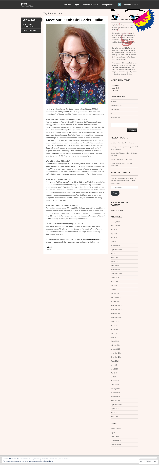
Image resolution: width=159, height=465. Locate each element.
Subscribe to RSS (130, 5)
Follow (115, 193)
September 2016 (116, 273)
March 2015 (115, 341)
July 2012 (114, 413)
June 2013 (114, 369)
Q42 (77, 5)
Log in (113, 433)
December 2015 (116, 305)
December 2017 (116, 246)
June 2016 (114, 281)
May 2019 (114, 230)
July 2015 (114, 325)
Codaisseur (55, 153)
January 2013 (115, 389)
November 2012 (116, 397)
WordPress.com (116, 445)
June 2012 (114, 417)
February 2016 (115, 297)
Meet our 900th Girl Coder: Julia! (74, 20)
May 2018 (114, 238)
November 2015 (116, 309)
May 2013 (114, 373)
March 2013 (115, 381)
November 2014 (116, 357)
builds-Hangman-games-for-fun (89, 239)
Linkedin (49, 247)
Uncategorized (28, 26)
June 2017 (114, 258)
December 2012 (116, 393)
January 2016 (115, 301)
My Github (115, 86)
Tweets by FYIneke (117, 211)
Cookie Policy (48, 461)
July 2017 (114, 254)
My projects (115, 88)
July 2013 (114, 365)
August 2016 (115, 277)
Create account (116, 429)
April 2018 (114, 242)
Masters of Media (90, 5)
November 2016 (116, 270)
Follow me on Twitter (119, 203)
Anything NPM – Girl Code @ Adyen (123, 143)
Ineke (24, 3)
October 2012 (115, 401)
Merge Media (108, 5)
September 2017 (116, 250)
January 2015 (115, 349)
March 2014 (115, 361)
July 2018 (114, 234)
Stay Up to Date (120, 172)
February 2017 (115, 266)
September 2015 (116, 317)
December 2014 (116, 353)
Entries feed (115, 437)
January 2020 (115, 222)
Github (48, 250)
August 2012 (115, 409)
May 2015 (114, 333)
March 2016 (115, 293)
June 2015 (114, 329)
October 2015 (115, 313)
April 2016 (114, 289)
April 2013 (114, 377)
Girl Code (67, 5)
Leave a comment (29, 30)
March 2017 (115, 262)
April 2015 (114, 337)
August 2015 (115, 321)
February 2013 (115, 385)
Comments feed (116, 441)
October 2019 (115, 226)
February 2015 (115, 345)
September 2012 (116, 405)
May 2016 (114, 285)
